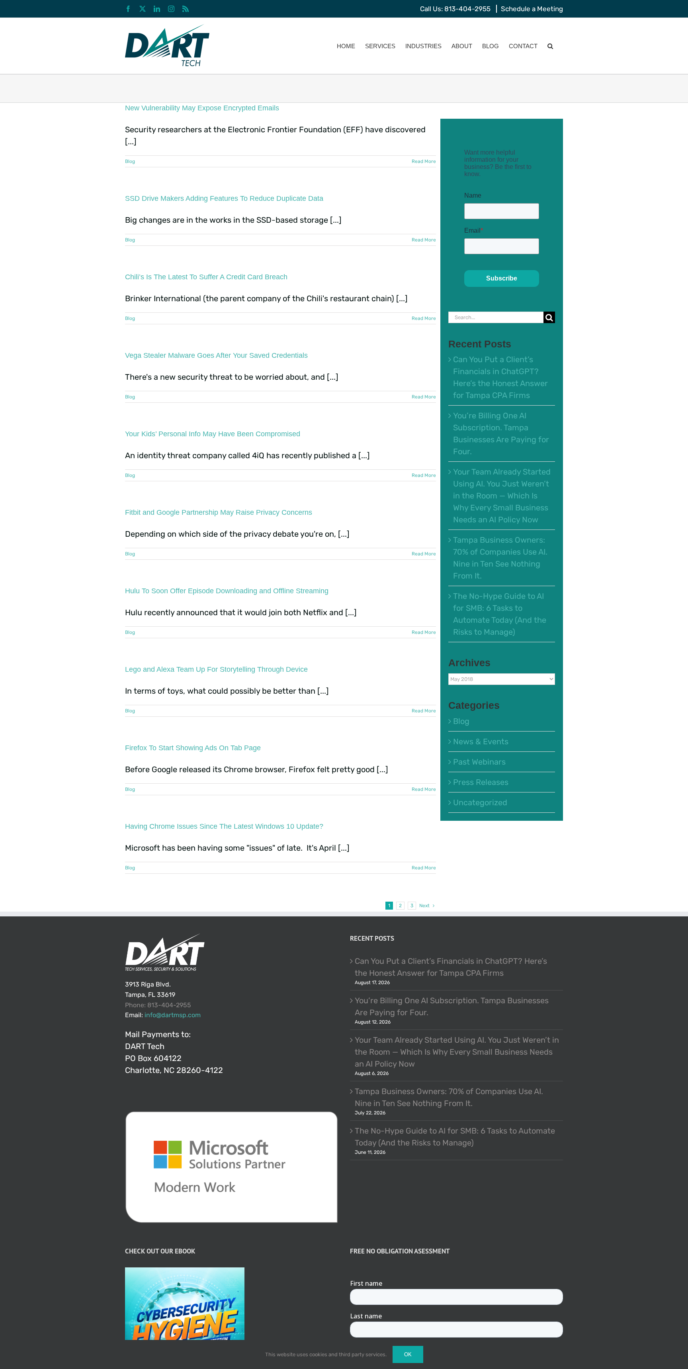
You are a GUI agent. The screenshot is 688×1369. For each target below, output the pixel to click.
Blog (130, 161)
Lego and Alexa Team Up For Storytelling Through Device (216, 669)
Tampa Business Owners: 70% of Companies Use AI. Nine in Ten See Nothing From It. (449, 1097)
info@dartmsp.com (173, 1015)
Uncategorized (480, 802)
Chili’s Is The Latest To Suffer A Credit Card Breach (206, 277)
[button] (550, 46)
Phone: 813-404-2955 (158, 1005)
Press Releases (480, 782)
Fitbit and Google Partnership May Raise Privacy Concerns (218, 512)
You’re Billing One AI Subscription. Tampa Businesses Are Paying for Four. (452, 1006)
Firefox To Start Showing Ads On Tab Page (193, 748)
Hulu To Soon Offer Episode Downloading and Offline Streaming (226, 591)
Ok (408, 1354)
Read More (424, 161)
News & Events (480, 741)
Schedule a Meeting (532, 9)
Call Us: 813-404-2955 (455, 9)
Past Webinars (479, 762)
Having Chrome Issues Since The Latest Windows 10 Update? (224, 826)
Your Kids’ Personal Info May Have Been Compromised (212, 434)
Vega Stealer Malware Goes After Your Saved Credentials (216, 355)
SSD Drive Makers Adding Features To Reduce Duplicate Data (224, 198)
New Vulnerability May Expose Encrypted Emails (203, 108)
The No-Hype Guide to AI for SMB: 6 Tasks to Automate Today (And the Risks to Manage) (455, 1136)
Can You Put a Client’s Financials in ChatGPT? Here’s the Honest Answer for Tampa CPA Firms (451, 967)
